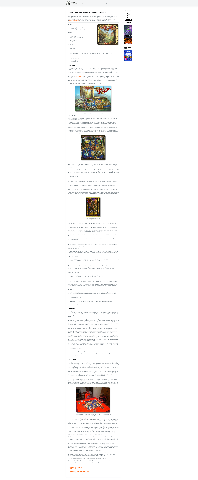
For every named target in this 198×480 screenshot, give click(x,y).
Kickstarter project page (74, 20)
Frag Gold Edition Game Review (76, 472)
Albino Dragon (78, 76)
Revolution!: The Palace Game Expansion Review (80, 471)
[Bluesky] (109, 3)
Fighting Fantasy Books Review (76, 467)
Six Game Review (73, 468)
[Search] (131, 3)
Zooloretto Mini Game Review (76, 470)
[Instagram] (106, 3)
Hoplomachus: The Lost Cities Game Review (79, 474)
